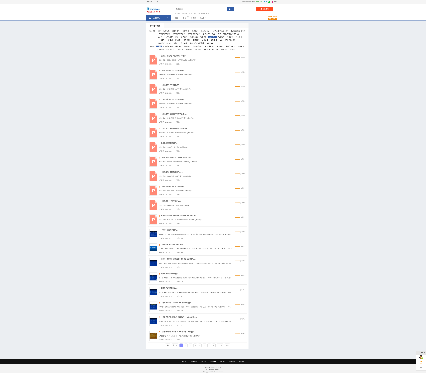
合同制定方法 (209, 46)
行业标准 (166, 31)
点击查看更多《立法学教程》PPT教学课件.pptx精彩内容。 (176, 103)
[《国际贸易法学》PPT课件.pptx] (153, 248)
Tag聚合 (203, 18)
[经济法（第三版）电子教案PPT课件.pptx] (153, 60)
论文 (176, 37)
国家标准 (196, 40)
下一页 (220, 345)
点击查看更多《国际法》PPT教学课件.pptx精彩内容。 (174, 205)
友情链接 (222, 361)
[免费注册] (259, 2)
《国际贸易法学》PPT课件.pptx (172, 244)
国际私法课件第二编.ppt (169, 288)
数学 (207, 13)
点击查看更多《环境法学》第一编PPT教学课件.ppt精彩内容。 (177, 133)
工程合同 (241, 46)
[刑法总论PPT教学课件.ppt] (153, 147)
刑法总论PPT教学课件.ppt (170, 143)
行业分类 (203, 37)
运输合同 (224, 49)
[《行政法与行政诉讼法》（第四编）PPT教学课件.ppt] (153, 321)
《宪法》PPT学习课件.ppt (170, 230)
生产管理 (161, 40)
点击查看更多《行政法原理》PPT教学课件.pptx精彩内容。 (176, 74)
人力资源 (239, 37)
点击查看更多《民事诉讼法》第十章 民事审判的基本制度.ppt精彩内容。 (180, 336)
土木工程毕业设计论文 (220, 31)
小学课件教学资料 (164, 34)
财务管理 (184, 37)
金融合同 (233, 49)
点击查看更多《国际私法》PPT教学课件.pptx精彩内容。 (175, 176)
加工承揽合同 (197, 46)
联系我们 (241, 361)
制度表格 (178, 40)
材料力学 (184, 13)
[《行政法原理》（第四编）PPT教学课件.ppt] (153, 307)
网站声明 (194, 361)
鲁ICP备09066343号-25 (213, 369)
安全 (198, 13)
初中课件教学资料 (179, 34)
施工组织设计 (205, 31)
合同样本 (212, 37)
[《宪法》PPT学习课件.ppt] (153, 234)
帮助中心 (276, 2)
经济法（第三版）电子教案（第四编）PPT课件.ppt (178, 215)
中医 (195, 13)
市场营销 (169, 40)
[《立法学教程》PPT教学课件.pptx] (153, 103)
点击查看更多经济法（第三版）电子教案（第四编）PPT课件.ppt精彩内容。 (181, 220)
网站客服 (232, 361)
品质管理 (221, 37)
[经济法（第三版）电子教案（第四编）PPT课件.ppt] (153, 219)
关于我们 (184, 361)
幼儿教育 (169, 37)
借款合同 (187, 46)
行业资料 (187, 40)
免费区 (193, 18)
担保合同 (161, 49)
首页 (177, 18)
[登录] (265, 2)
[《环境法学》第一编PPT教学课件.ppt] (153, 132)
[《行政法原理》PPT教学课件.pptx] (153, 74)
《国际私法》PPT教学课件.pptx (172, 172)
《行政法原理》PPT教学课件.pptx (172, 70)
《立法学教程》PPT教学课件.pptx (172, 99)
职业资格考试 (230, 40)
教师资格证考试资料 (197, 43)
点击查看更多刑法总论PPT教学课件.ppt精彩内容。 (173, 147)
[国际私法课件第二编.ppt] (153, 292)
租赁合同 (189, 49)
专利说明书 (210, 43)
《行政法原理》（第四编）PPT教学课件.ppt (176, 303)
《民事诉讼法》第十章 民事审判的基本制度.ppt (177, 332)
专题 (184, 18)
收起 (422, 353)
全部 (159, 31)
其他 (221, 40)
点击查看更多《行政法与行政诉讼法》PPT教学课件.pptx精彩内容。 (178, 162)
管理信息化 (194, 37)
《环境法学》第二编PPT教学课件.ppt (174, 114)
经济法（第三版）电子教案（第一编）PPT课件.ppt (178, 259)
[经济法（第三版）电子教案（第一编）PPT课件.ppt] (153, 263)
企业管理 (230, 37)
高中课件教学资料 (194, 34)
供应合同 (178, 46)
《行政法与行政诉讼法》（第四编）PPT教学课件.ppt (179, 317)
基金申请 (184, 43)
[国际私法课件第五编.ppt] (153, 277)
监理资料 (195, 31)
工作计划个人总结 (209, 34)
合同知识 (220, 46)
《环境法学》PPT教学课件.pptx (172, 85)
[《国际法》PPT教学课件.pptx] (153, 205)
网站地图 (203, 361)
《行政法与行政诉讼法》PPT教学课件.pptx (176, 157)
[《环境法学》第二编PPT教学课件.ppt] (153, 118)
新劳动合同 (170, 49)
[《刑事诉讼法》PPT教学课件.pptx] (153, 190)
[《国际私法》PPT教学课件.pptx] (153, 176)
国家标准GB (176, 31)
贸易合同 (206, 49)
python (203, 13)
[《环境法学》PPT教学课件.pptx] (153, 89)
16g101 (190, 13)
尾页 (227, 345)
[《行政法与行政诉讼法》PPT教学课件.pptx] (153, 161)
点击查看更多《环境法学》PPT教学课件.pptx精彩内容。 (175, 89)
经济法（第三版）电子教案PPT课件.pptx (175, 56)
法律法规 (180, 49)
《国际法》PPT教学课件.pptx (171, 201)
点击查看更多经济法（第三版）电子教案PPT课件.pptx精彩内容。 (178, 60)
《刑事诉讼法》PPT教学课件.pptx (172, 186)
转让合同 (215, 49)
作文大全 (161, 37)
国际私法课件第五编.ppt (169, 273)
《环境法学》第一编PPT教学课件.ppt (174, 128)
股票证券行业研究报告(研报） (168, 43)
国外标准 (186, 31)
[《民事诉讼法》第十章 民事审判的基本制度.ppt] (153, 336)
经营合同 (198, 49)
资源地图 (213, 361)
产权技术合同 (168, 46)
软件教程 (205, 40)
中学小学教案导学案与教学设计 (229, 34)
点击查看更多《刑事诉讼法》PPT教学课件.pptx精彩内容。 (176, 191)
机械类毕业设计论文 (238, 31)
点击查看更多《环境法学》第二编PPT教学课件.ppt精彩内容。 (177, 118)
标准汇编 (214, 40)
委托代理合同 (230, 46)
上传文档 (266, 9)
